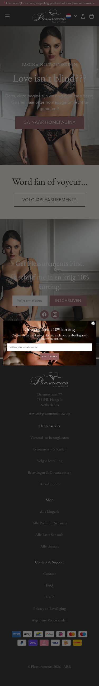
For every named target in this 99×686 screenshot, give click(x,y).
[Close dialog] (93, 323)
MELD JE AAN (49, 356)
